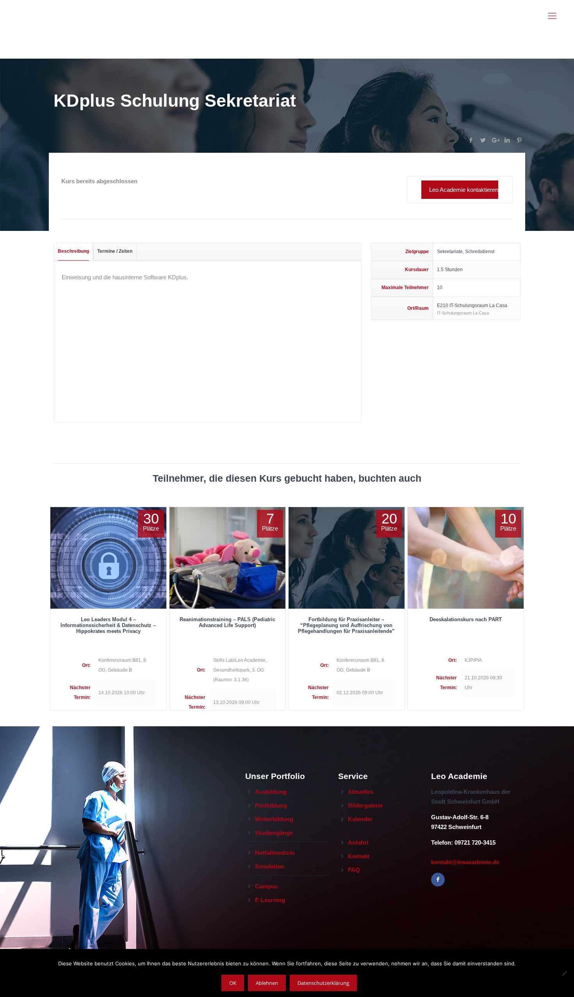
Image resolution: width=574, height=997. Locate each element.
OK (232, 982)
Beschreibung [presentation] (73, 251)
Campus (266, 886)
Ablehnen (267, 982)
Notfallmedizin (274, 852)
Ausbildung (271, 791)
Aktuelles (360, 791)
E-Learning (270, 900)
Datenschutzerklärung (323, 982)
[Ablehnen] (564, 973)
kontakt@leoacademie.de (465, 862)
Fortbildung (271, 805)
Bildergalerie (365, 805)
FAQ (354, 870)
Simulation (269, 866)
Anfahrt (358, 842)
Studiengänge (274, 832)
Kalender (360, 819)
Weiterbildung (274, 819)
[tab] (73, 251)
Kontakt (358, 856)
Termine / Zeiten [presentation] (114, 251)
